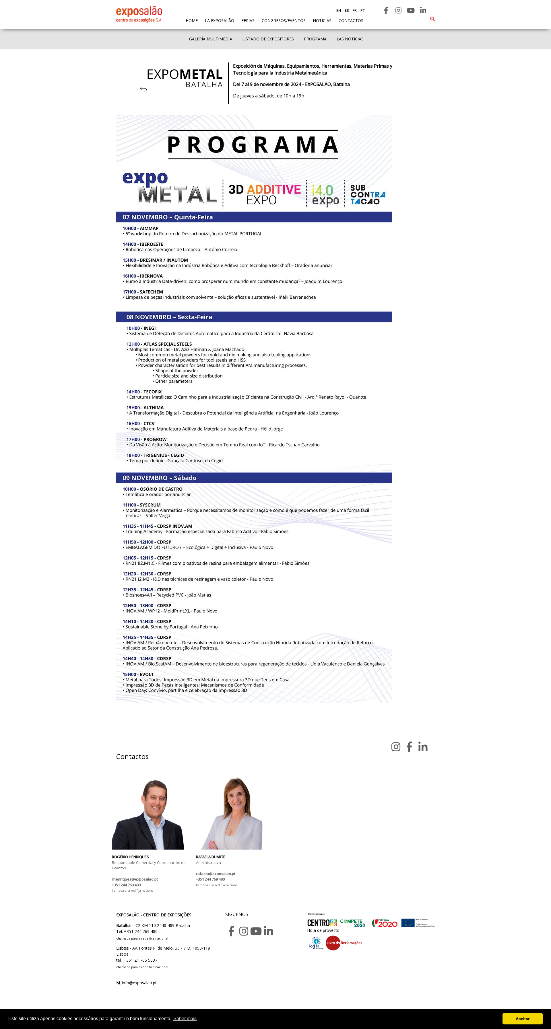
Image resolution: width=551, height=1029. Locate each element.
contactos (351, 20)
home (192, 20)
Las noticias (350, 39)
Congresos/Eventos (284, 20)
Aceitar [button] (522, 1018)
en (338, 10)
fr (354, 10)
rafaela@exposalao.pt (215, 873)
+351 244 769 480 (126, 884)
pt (362, 10)
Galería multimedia (210, 39)
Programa (315, 39)
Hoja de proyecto (323, 930)
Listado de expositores (268, 39)
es (346, 10)
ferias (248, 20)
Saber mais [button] (185, 1018)
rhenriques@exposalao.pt (135, 879)
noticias (322, 20)
